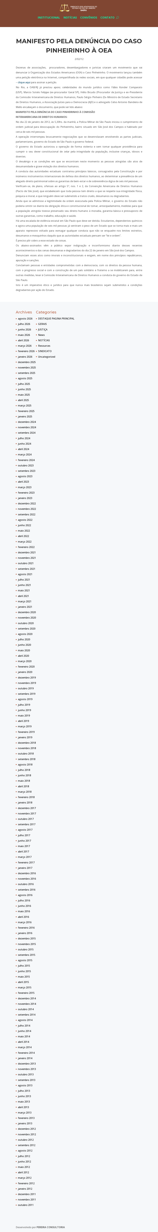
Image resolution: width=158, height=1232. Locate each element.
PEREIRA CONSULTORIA (51, 1227)
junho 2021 (24, 585)
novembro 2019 (27, 683)
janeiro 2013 (25, 1123)
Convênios (88, 17)
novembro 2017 (27, 813)
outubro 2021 (26, 563)
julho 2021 (24, 579)
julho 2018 (24, 770)
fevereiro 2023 (26, 492)
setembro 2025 (26, 373)
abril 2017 (23, 851)
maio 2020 (24, 650)
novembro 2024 (27, 427)
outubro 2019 (26, 688)
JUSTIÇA (42, 329)
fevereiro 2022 (26, 547)
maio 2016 (24, 911)
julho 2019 (24, 704)
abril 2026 (23, 340)
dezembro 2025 (27, 362)
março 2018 (24, 791)
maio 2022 (24, 530)
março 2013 (24, 1112)
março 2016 (24, 922)
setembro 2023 (26, 471)
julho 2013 (24, 1091)
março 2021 (24, 601)
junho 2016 (24, 906)
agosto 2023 (25, 476)
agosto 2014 (25, 1020)
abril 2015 (23, 982)
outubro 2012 (26, 1139)
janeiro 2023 (25, 498)
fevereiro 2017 (26, 862)
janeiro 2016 (25, 933)
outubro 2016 (26, 884)
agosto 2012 (25, 1150)
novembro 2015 (27, 944)
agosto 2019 (25, 699)
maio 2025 (24, 394)
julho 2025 (24, 384)
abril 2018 (23, 786)
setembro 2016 (26, 889)
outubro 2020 (26, 623)
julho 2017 (24, 835)
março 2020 (24, 661)
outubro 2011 (26, 1205)
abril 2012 (23, 1172)
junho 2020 (24, 645)
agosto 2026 (25, 318)
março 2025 (24, 405)
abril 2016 (23, 917)
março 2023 (24, 487)
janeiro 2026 (25, 356)
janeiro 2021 (25, 607)
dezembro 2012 (27, 1129)
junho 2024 (24, 443)
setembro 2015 (26, 955)
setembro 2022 (26, 514)
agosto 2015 (25, 960)
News (41, 335)
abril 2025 (23, 400)
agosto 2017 (25, 829)
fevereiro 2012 (26, 1183)
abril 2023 (23, 481)
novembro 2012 (27, 1134)
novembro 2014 (27, 1004)
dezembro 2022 (27, 503)
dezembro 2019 (27, 677)
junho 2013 (24, 1096)
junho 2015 (24, 971)
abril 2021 (23, 596)
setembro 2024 (26, 432)
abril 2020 (23, 655)
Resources (44, 345)
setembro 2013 (26, 1080)
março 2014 (24, 1047)
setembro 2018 (26, 759)
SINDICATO (45, 351)
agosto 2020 (25, 634)
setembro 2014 (26, 1014)
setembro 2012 (26, 1145)
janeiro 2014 (25, 1058)
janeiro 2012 (25, 1188)
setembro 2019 (26, 693)
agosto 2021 (25, 574)
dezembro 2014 (27, 998)
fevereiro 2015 (26, 993)
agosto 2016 (25, 895)
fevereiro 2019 (26, 732)
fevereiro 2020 (26, 666)
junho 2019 (24, 710)
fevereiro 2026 (26, 351)
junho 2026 (24, 329)
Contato (107, 17)
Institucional (49, 17)
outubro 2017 (26, 819)
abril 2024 (23, 449)
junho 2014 (24, 1031)
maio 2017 (24, 846)
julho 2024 (24, 438)
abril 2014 (23, 1042)
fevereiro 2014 (26, 1052)
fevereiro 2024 (26, 460)
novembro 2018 (27, 748)
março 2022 (24, 541)
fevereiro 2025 (26, 411)
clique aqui (24, 82)
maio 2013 (24, 1101)
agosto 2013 (25, 1085)
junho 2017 (24, 840)
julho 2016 (24, 900)
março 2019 (24, 726)
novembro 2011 (27, 1199)
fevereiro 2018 (26, 797)
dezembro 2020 (27, 612)
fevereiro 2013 (26, 1118)
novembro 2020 (27, 617)
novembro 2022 (27, 509)
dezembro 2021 (27, 552)
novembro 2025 (27, 367)
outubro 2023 (26, 465)
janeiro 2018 (25, 802)
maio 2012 (24, 1167)
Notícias (70, 17)
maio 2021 (24, 590)
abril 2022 (23, 536)
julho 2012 (24, 1156)
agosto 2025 (25, 378)
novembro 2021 (27, 558)
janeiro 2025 (25, 416)
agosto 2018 (25, 764)
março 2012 (24, 1177)
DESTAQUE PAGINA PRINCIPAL (56, 318)
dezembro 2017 (27, 808)
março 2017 (24, 857)
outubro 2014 (26, 1009)
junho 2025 (24, 389)
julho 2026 (24, 324)
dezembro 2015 (27, 938)
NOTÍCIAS (44, 340)
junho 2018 (24, 775)
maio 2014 (24, 1036)
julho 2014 (24, 1025)
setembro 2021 (26, 569)
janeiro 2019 (25, 737)
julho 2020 (24, 639)
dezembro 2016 (27, 873)
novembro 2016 (27, 878)
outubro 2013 (26, 1074)
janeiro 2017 (25, 868)
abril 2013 (23, 1107)
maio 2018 (24, 780)
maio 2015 (24, 976)
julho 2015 (24, 965)
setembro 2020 (26, 628)
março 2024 (24, 454)
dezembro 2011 (27, 1194)
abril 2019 (23, 721)
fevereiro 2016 (26, 927)
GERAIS (42, 324)
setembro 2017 (26, 824)
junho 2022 (24, 525)
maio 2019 (24, 715)
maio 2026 (24, 335)
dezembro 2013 (27, 1063)
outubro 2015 (26, 949)
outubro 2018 (26, 753)
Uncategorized (46, 356)
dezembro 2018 (27, 742)
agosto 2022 (25, 520)
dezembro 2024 (27, 422)
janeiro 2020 (25, 672)
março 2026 (24, 345)
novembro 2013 (27, 1069)
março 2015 (24, 987)
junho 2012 (24, 1161)
